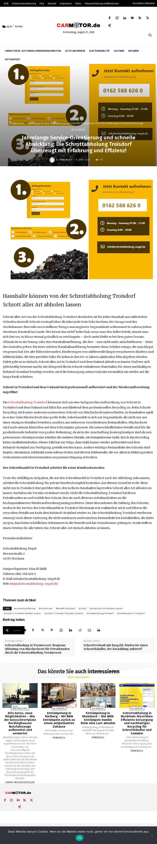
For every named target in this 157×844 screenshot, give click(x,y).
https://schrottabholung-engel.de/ (34, 584)
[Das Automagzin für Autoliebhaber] (78, 25)
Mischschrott (45, 608)
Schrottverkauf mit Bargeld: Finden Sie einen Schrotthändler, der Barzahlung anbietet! (116, 647)
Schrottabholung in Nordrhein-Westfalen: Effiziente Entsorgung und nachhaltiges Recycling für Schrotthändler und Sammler (137, 723)
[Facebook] (109, 18)
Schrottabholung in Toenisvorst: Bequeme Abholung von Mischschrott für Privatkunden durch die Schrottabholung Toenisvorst (37, 649)
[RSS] (140, 18)
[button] (150, 35)
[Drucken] (99, 630)
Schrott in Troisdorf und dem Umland (64, 613)
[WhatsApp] (61, 630)
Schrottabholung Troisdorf (28, 402)
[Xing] (109, 25)
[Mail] (132, 18)
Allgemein (18, 123)
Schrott (82, 608)
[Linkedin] (124, 18)
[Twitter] (147, 18)
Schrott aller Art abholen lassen (106, 608)
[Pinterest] (52, 630)
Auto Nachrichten (20, 707)
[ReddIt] (80, 630)
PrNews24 (65, 159)
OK (80, 837)
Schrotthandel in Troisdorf (131, 613)
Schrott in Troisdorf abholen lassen (22, 613)
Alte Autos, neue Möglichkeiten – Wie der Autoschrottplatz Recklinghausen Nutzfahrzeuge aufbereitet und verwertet (20, 723)
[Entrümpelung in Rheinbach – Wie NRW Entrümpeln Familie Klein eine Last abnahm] (98, 695)
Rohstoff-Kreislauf (65, 608)
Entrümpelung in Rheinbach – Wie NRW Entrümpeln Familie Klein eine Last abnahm (98, 718)
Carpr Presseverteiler (20, 782)
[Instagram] (117, 18)
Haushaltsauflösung (24, 608)
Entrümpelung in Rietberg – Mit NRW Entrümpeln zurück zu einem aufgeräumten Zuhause (59, 719)
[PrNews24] (52, 160)
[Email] (89, 630)
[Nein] (152, 835)
